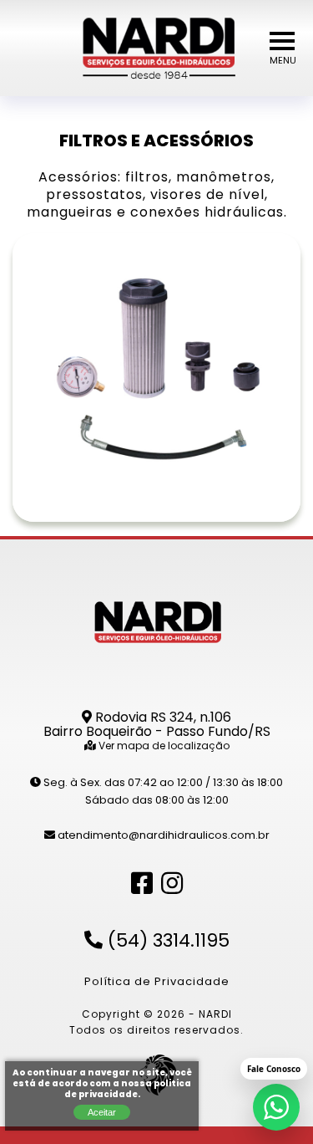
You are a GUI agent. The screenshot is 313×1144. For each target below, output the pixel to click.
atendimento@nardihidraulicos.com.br (162, 836)
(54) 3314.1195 (166, 942)
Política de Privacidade (157, 982)
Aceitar (102, 1112)
